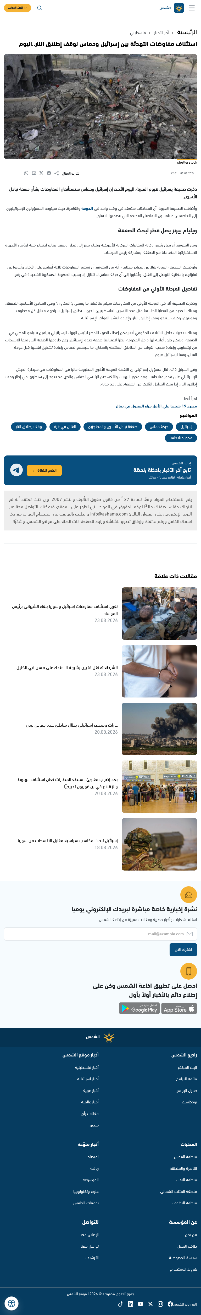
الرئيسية (187, 32)
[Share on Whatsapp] (28, 173)
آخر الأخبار (161, 33)
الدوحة (87, 209)
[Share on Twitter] (43, 173)
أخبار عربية (91, 1091)
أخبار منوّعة (88, 1144)
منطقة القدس (185, 1157)
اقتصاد (93, 1157)
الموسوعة (91, 1180)
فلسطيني (138, 33)
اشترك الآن (183, 950)
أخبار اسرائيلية (88, 1079)
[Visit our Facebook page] (170, 1304)
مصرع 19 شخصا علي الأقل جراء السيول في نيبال (156, 406)
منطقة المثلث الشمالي (178, 1192)
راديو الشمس (184, 1055)
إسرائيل (186, 427)
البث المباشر (15, 8)
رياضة (94, 1169)
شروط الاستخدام (183, 1269)
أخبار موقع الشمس (81, 1055)
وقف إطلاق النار (29, 427)
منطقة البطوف (184, 1203)
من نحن (191, 1235)
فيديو (94, 1125)
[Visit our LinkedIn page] (133, 1304)
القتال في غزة (65, 427)
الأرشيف (92, 1258)
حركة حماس (159, 427)
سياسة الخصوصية (183, 1258)
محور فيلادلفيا (181, 438)
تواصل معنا (90, 1246)
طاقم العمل (187, 1246)
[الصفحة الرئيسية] (171, 8)
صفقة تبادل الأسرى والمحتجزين (112, 427)
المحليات (189, 1144)
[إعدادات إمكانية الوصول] (11, 1303)
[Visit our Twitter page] (153, 1304)
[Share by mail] (35, 173)
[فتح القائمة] (192, 8)
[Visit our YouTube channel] (143, 1304)
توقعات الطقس (86, 1203)
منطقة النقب (186, 1180)
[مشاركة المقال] (58, 173)
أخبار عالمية (90, 1102)
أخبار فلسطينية (87, 1068)
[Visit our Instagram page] (163, 1304)
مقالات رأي (90, 1114)
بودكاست (189, 1102)
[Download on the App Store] (179, 1008)
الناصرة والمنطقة (183, 1169)
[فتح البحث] (39, 8)
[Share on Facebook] (50, 173)
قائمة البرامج (186, 1079)
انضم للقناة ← (44, 471)
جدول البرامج (186, 1091)
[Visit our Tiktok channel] (123, 1304)
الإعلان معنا (89, 1235)
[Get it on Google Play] (139, 1008)
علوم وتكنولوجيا (86, 1192)
